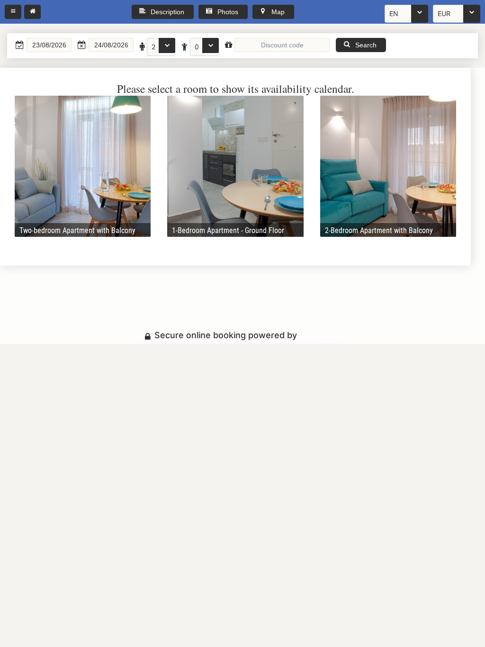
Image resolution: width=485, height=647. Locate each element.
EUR (444, 13)
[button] (13, 12)
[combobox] (406, 14)
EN (393, 13)
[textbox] (49, 45)
